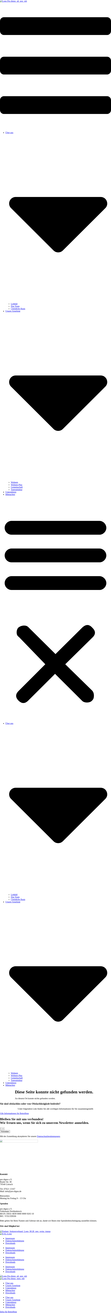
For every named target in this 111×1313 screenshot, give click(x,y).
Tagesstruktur (16, 489)
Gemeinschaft (17, 487)
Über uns (9, 1283)
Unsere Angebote (12, 1285)
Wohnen (14, 482)
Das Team (15, 306)
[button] (55, 609)
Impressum (10, 1238)
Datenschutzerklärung (14, 1241)
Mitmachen (10, 494)
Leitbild (14, 304)
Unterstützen (10, 492)
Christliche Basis (18, 309)
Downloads (10, 1243)
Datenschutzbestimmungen (48, 1136)
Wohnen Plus (16, 485)
